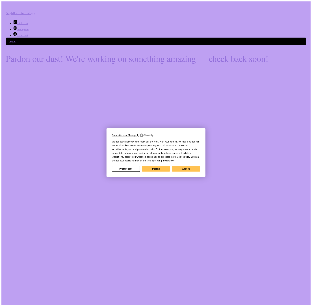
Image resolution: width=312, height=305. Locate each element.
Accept (186, 169)
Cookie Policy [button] (183, 157)
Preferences (126, 169)
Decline (156, 169)
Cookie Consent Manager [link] (124, 135)
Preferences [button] (169, 160)
